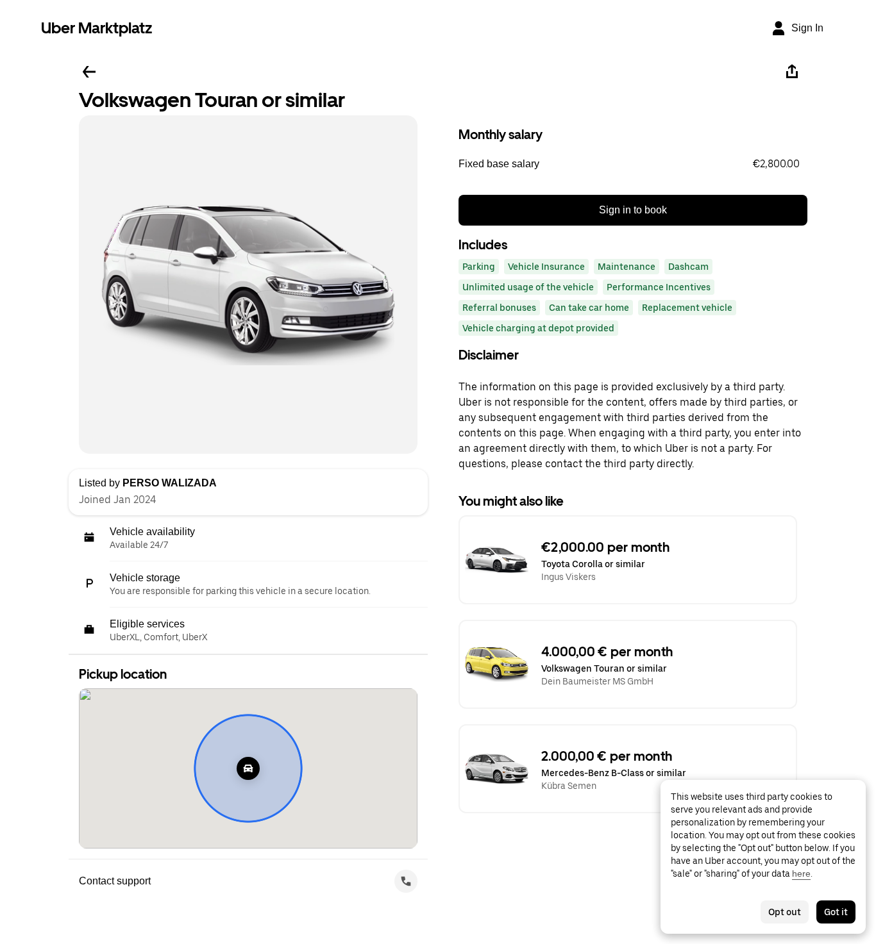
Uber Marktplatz (96, 28)
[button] (633, 164)
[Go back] (89, 71)
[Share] (792, 71)
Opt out (784, 912)
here (801, 873)
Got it (836, 912)
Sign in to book (633, 209)
